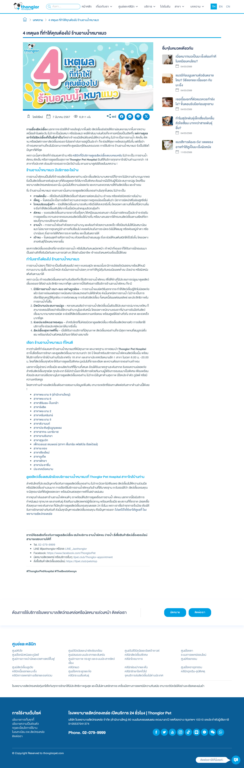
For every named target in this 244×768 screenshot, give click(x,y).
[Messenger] (129, 116)
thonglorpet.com (53, 753)
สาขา (178, 6)
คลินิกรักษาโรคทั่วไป (136, 671)
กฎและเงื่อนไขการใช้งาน (24, 727)
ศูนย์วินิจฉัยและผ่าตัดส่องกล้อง (85, 650)
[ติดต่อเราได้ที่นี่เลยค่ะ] (235, 760)
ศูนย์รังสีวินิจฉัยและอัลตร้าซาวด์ (142, 650)
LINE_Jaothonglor (76, 548)
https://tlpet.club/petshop (81, 561)
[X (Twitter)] (146, 116)
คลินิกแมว (73, 667)
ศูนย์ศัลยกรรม (189, 658)
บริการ (148, 6)
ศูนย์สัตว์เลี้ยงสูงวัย (22, 667)
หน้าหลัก (87, 6)
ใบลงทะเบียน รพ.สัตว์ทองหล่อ (28, 732)
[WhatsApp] (220, 732)
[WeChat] (212, 732)
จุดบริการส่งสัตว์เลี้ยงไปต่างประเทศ (144, 675)
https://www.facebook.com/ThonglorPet (71, 553)
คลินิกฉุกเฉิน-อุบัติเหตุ (193, 671)
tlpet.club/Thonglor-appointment (93, 557)
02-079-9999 (46, 544)
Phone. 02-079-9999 (87, 732)
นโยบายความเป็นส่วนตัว (25, 723)
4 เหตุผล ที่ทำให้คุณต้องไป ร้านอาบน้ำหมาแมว (73, 20)
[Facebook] (121, 116)
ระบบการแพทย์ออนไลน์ (193, 654)
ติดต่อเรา (200, 612)
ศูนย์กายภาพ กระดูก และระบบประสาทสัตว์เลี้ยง (91, 660)
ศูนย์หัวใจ (17, 650)
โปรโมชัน (165, 6)
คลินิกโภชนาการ (134, 658)
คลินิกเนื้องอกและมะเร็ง (24, 671)
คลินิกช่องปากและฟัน (136, 667)
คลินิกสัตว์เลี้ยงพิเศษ (136, 654)
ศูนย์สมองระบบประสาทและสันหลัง (86, 654)
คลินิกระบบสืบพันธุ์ (78, 675)
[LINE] (138, 116)
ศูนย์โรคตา (187, 650)
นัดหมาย (175, 612)
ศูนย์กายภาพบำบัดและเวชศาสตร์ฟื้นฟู (33, 658)
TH (213, 6)
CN (228, 6)
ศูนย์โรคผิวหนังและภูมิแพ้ (25, 654)
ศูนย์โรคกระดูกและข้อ (79, 671)
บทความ (195, 6)
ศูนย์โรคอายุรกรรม (191, 667)
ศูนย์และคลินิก (126, 6)
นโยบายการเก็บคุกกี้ (23, 719)
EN (221, 6)
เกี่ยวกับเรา (102, 6)
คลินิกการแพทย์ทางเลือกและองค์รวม (32, 675)
